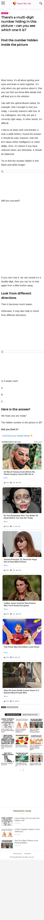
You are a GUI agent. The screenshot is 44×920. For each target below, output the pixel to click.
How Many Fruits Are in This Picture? (21, 746)
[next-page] (23, 770)
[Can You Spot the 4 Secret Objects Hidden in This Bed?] (36, 739)
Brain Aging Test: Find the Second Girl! (6, 747)
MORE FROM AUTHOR (30, 714)
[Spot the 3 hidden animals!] (7, 757)
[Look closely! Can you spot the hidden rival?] (7, 723)
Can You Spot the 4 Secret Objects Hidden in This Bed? (36, 747)
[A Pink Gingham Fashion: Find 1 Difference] (22, 723)
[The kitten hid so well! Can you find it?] (22, 757)
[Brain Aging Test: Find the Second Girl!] (7, 739)
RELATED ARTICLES (13, 714)
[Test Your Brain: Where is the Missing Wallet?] (36, 723)
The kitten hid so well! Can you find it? (21, 764)
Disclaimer (27, 853)
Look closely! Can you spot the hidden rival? (7, 730)
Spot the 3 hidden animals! (7, 763)
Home (2, 9)
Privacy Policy (17, 853)
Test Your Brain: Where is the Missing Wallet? (35, 730)
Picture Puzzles (12, 707)
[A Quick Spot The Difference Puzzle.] (36, 757)
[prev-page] (20, 770)
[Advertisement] (22, 790)
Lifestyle (9, 9)
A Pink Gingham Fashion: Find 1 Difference (20, 730)
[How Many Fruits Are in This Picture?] (22, 739)
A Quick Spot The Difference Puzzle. (36, 763)
